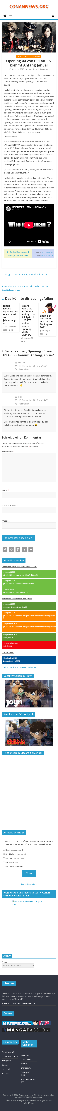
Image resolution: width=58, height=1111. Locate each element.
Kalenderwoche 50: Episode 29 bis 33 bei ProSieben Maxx (25, 288)
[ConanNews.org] (5, 16)
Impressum (26, 1068)
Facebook (6, 1069)
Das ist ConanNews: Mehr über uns (19, 1003)
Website (6, 520)
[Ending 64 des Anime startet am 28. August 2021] (47, 304)
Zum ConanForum (10, 1056)
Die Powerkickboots (14, 866)
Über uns (25, 1055)
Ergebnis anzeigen (29, 884)
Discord (5, 1065)
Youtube (5, 1073)
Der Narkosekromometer (16, 854)
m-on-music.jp (47, 252)
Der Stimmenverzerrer (15, 858)
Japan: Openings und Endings (29, 56)
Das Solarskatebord (14, 850)
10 (12, 330)
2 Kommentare (44, 69)
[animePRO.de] (45, 1022)
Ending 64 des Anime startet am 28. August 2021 (46, 321)
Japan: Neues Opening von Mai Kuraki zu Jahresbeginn (10, 314)
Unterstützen (26, 1059)
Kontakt (24, 1063)
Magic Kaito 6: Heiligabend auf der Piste (26, 274)
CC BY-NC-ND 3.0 (47, 256)
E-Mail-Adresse (10, 505)
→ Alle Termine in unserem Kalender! (19, 667)
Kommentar (8, 451)
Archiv (4, 962)
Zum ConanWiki (9, 1052)
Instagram (6, 1060)
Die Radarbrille (11, 862)
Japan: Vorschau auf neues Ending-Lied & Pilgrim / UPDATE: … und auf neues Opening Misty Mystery (28, 320)
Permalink (24, 369)
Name (5, 490)
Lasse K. (31, 69)
